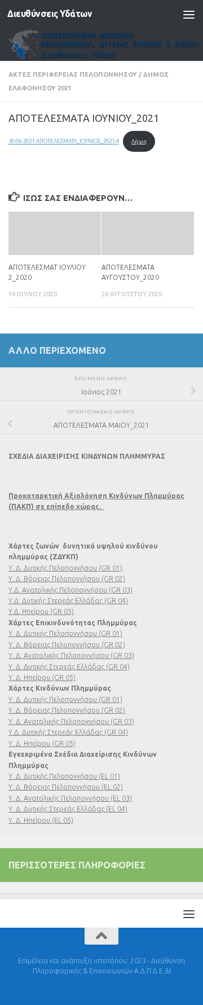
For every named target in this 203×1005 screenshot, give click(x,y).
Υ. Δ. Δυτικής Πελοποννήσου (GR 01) (65, 568)
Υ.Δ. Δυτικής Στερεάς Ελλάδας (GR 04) (68, 600)
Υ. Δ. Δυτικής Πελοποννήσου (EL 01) (64, 776)
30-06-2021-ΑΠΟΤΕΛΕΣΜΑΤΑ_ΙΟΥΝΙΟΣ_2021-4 (63, 141)
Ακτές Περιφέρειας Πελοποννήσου (72, 74)
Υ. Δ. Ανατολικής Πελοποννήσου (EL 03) (70, 798)
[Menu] (189, 14)
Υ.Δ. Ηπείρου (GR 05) (41, 611)
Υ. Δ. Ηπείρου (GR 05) (42, 677)
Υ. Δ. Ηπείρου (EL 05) (40, 820)
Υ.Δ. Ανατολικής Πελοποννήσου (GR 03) (70, 590)
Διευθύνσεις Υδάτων (49, 14)
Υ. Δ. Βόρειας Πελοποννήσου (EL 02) (65, 787)
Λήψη (139, 141)
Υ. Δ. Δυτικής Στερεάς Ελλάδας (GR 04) (69, 666)
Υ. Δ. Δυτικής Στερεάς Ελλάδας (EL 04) (67, 809)
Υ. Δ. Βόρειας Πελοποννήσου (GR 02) (66, 578)
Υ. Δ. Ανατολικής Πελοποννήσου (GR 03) (71, 655)
